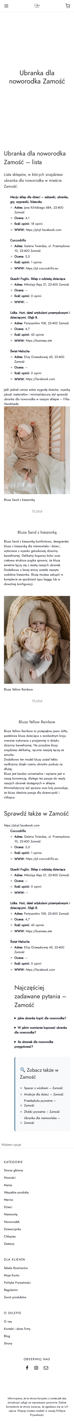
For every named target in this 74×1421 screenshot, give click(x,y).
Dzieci (8, 1207)
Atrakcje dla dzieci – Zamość (44, 1094)
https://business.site (39, 340)
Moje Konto (11, 1275)
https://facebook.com (40, 379)
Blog (7, 1336)
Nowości (10, 1177)
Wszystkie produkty (16, 1192)
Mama (8, 1185)
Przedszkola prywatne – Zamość (40, 1103)
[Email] (46, 1368)
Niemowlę (10, 1214)
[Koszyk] (67, 6)
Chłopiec (10, 1236)
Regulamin (11, 1290)
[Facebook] (27, 1368)
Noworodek (12, 1222)
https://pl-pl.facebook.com (43, 230)
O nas (8, 1321)
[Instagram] (36, 1368)
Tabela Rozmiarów (16, 1268)
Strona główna (13, 1170)
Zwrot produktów (15, 1297)
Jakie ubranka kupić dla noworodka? (42, 1018)
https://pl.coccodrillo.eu (42, 268)
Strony (8, 1343)
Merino (8, 1199)
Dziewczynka (12, 1229)
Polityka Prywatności (17, 1282)
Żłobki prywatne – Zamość (42, 1111)
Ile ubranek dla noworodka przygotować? (33, 1044)
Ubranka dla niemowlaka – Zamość (42, 1120)
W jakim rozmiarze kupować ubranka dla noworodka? (40, 1030)
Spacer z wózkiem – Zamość (43, 1088)
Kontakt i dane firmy (17, 1328)
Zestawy (9, 1243)
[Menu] (6, 5)
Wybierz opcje (11, 1144)
